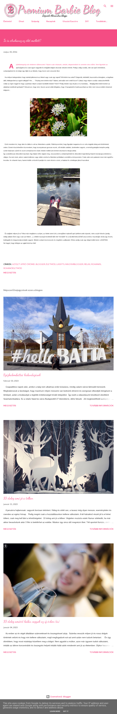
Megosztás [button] (9, 272)
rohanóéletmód (12, 268)
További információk (102, 405)
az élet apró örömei (23, 264)
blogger (40, 264)
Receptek (50, 21)
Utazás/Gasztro (70, 21)
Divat (21, 21)
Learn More (55, 711)
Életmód (7, 21)
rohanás (96, 264)
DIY (87, 21)
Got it (65, 711)
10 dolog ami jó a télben (18, 498)
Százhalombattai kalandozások (22, 375)
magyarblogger (74, 264)
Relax (87, 264)
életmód (51, 264)
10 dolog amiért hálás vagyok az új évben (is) (31, 621)
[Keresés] (105, 5)
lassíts (60, 264)
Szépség (35, 21)
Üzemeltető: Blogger (60, 696)
